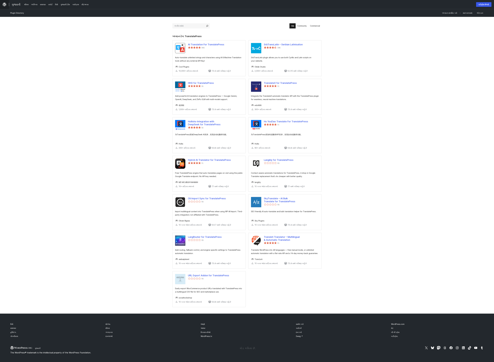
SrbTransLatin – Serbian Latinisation (283, 44)
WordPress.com (397, 324)
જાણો (203, 324)
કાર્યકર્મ (299, 328)
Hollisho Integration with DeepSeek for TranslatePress (204, 123)
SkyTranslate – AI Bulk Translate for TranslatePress (279, 200)
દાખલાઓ (109, 336)
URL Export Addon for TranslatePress (208, 275)
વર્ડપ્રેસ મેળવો (484, 4)
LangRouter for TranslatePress (205, 237)
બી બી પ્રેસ (395, 332)
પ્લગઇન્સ (109, 332)
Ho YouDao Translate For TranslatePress (286, 121)
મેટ (392, 328)
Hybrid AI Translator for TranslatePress (209, 160)
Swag (299, 336)
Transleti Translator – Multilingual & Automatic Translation (282, 238)
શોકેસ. (108, 324)
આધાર (203, 328)
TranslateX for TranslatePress (280, 83)
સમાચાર (13, 328)
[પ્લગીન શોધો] (207, 25)
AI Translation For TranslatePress (206, 44)
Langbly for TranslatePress (278, 160)
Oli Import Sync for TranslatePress (207, 198)
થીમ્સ (107, 328)
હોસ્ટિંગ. (13, 332)
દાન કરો (299, 332)
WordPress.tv (206, 336)
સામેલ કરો (300, 324)
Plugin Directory (17, 13)
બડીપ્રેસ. (394, 336)
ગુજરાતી (38, 348)
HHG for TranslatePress (201, 83)
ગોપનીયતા (14, 336)
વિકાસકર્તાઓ (205, 332)
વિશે (11, 324)
